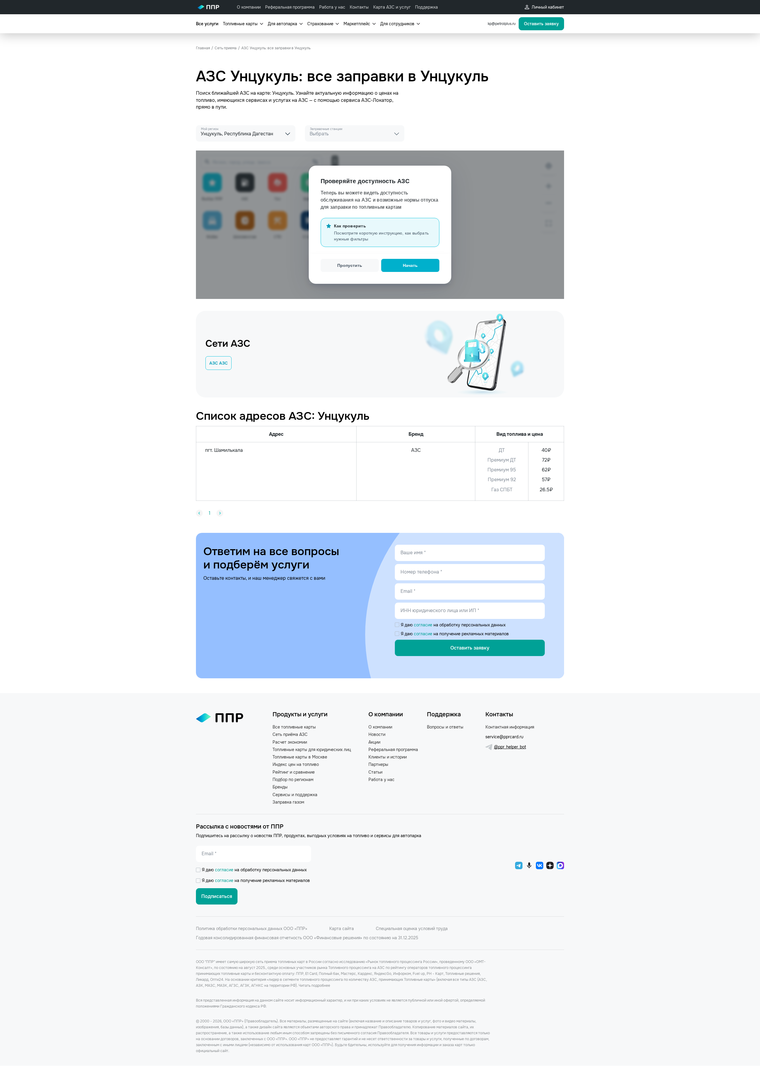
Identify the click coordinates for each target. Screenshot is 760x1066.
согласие (423, 625)
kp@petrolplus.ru (502, 23)
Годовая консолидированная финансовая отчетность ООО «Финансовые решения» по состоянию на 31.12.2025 (307, 937)
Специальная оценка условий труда (412, 928)
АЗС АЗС (218, 363)
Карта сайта (341, 928)
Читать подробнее (314, 985)
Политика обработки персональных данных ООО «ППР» (251, 928)
